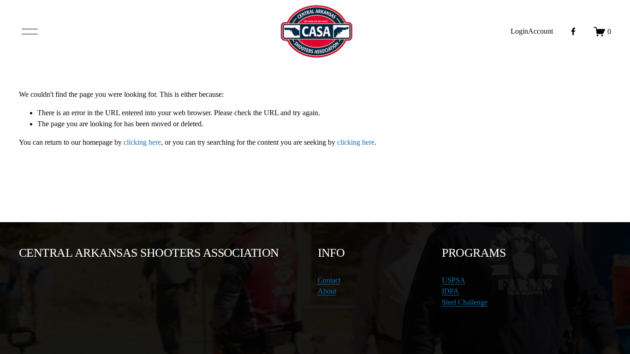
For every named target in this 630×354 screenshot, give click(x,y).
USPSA (453, 280)
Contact (329, 280)
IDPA (450, 291)
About (327, 291)
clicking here (142, 142)
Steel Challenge (464, 302)
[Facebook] (573, 31)
